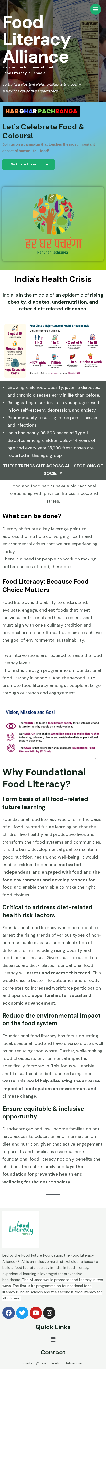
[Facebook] (8, 1313)
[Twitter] (22, 1313)
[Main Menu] (95, 9)
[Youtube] (36, 1313)
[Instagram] (49, 1313)
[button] (28, 164)
